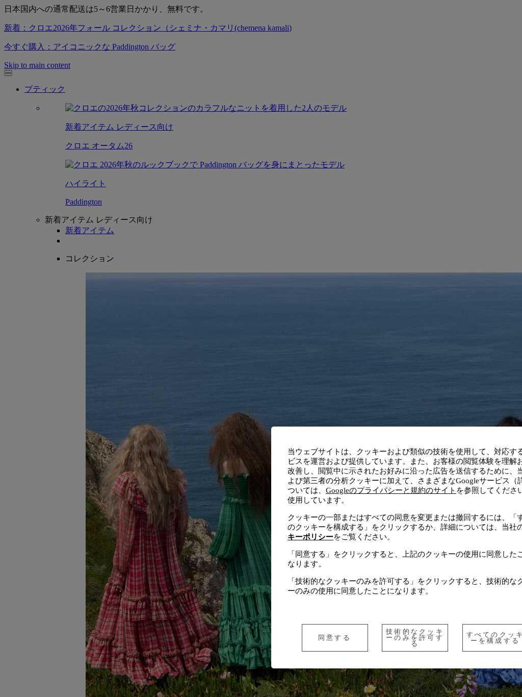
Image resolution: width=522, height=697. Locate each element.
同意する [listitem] (334, 637)
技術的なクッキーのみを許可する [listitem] (415, 638)
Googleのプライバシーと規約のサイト (391, 490)
